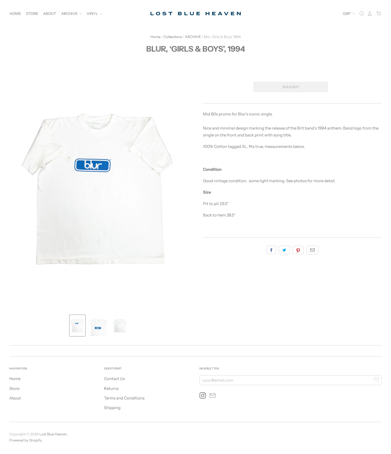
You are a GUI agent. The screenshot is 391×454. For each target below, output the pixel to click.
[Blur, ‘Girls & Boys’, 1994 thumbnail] (77, 325)
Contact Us (114, 378)
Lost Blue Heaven (53, 434)
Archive (69, 13)
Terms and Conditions (124, 398)
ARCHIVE (193, 37)
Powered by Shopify (25, 440)
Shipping (112, 407)
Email (312, 250)
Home (15, 13)
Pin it (298, 250)
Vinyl (93, 13)
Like (271, 250)
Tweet (284, 250)
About (49, 13)
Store (32, 13)
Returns (111, 388)
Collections (173, 37)
